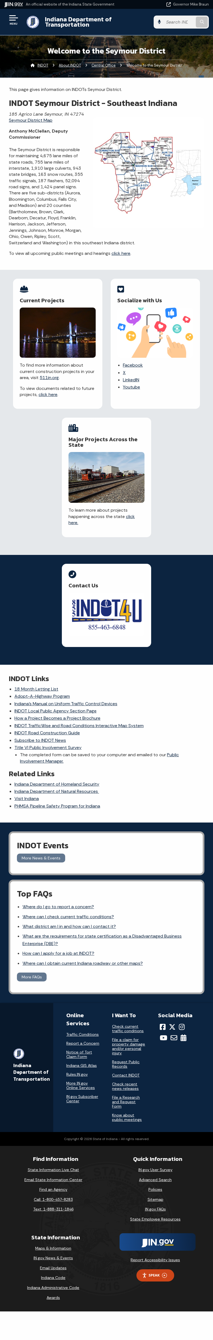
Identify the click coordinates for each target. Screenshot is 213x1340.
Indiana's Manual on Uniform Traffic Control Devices (65, 704)
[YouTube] (163, 1037)
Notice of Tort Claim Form (79, 1054)
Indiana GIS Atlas (81, 1065)
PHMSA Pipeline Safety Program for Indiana (57, 806)
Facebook (133, 365)
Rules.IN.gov (77, 1074)
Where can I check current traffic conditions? (68, 917)
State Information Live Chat (53, 1169)
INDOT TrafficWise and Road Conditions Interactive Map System (79, 726)
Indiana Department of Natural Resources (56, 791)
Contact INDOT (126, 1075)
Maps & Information (53, 1248)
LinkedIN (131, 380)
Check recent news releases (125, 1086)
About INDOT (70, 65)
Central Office (104, 65)
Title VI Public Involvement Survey (48, 747)
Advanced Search (155, 1179)
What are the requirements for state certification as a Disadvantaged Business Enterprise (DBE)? (102, 939)
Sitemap (155, 1199)
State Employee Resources (155, 1219)
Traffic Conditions (82, 1034)
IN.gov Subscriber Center (82, 1098)
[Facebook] (163, 1027)
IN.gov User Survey (155, 1169)
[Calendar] (183, 1037)
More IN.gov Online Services (80, 1085)
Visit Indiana (26, 798)
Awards (53, 1297)
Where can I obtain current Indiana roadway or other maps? (82, 963)
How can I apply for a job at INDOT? (58, 953)
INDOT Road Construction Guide (47, 733)
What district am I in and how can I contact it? (69, 926)
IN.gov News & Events (53, 1257)
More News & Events (41, 858)
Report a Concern (82, 1043)
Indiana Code (53, 1277)
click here (120, 253)
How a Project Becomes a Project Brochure (57, 718)
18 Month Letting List (36, 689)
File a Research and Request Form (126, 1102)
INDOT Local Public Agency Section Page (55, 711)
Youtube (131, 387)
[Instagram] (182, 1027)
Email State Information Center (53, 1179)
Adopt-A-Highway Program (42, 696)
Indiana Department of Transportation (78, 21)
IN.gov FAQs (155, 1209)
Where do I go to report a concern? (58, 907)
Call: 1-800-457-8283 (53, 1199)
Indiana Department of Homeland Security (56, 784)
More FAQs (32, 976)
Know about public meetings (127, 1117)
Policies (155, 1189)
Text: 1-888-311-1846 (53, 1209)
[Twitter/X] (172, 1027)
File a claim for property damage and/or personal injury (128, 1046)
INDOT (42, 65)
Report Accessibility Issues (155, 1259)
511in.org (49, 377)
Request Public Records (126, 1064)
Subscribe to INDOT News (40, 740)
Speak (154, 1275)
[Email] (174, 1037)
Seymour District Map (30, 120)
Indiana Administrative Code (53, 1287)
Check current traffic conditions (128, 1028)
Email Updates (53, 1267)
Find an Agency (53, 1189)
